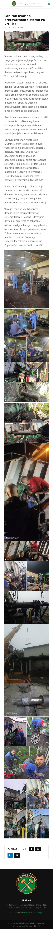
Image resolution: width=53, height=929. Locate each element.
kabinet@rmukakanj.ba (33, 912)
